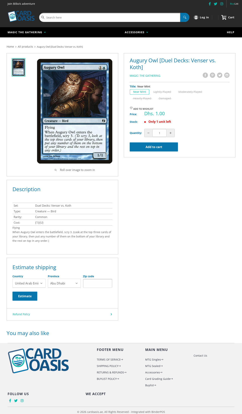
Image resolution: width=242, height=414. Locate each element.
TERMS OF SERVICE (109, 359)
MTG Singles (153, 359)
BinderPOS (158, 412)
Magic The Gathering (26, 32)
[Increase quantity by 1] (171, 133)
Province (53, 276)
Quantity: (136, 133)
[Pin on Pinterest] (212, 75)
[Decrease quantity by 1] (148, 133)
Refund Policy (21, 314)
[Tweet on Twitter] (219, 75)
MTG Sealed (152, 366)
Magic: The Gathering (145, 75)
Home (10, 46)
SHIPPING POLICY (107, 366)
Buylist (149, 385)
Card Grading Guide (158, 379)
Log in (204, 17)
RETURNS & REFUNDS (110, 372)
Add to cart (154, 147)
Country (17, 276)
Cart (231, 17)
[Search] (184, 17)
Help (230, 32)
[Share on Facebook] (205, 75)
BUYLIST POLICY (107, 379)
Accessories (135, 32)
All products (25, 46)
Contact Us (200, 355)
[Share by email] (227, 75)
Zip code (88, 276)
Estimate (25, 296)
